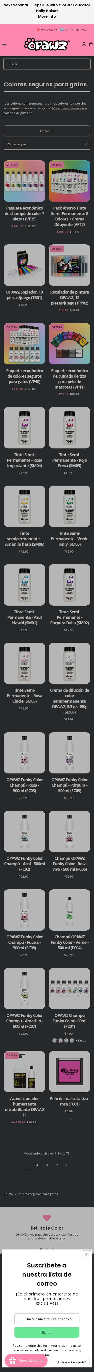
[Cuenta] (84, 44)
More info (47, 16)
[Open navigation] (11, 43)
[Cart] (91, 44)
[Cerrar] (87, 1255)
